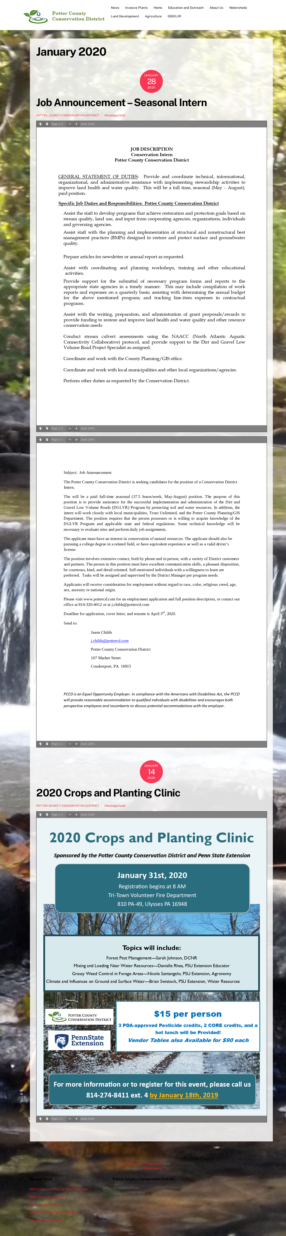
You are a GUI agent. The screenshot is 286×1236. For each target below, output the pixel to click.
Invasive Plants (136, 7)
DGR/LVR (174, 16)
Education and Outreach (186, 7)
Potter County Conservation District (67, 115)
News (115, 7)
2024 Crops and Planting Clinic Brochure (58, 1189)
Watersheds (238, 7)
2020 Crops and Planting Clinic (108, 793)
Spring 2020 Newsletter (46, 1220)
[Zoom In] (76, 124)
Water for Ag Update (44, 1205)
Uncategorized (114, 115)
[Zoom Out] (70, 124)
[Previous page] (40, 124)
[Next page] (47, 124)
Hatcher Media (152, 1168)
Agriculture (153, 16)
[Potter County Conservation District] (63, 22)
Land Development (125, 16)
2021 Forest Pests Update (47, 1197)
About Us (216, 7)
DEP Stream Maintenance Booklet (53, 1212)
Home (158, 7)
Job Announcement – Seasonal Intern (121, 102)
